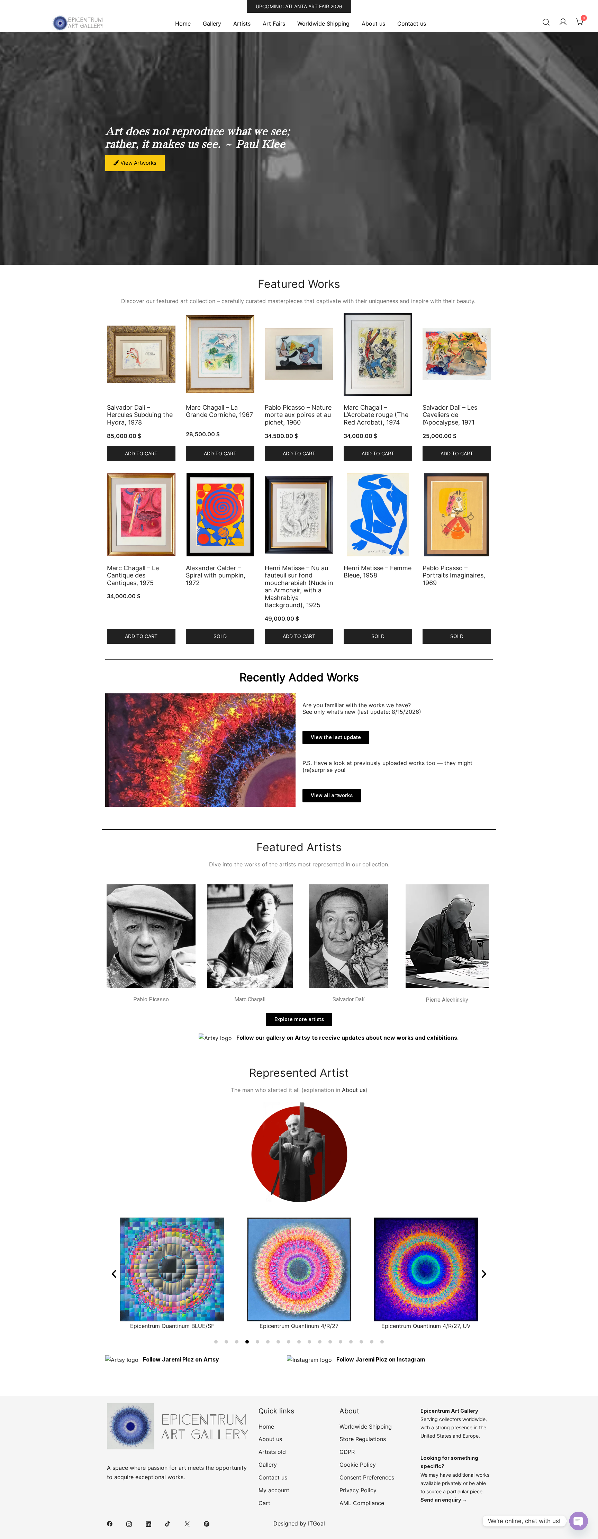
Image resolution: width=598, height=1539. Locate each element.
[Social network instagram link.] (129, 1523)
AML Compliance (361, 1503)
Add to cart (141, 453)
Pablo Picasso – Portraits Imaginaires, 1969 (454, 575)
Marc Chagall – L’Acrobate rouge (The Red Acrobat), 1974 (376, 415)
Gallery (212, 23)
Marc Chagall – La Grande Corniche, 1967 (219, 411)
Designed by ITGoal (299, 1523)
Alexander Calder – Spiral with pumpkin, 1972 (215, 575)
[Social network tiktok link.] (168, 1523)
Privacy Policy (358, 1490)
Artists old (272, 1451)
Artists (242, 23)
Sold (220, 636)
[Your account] (563, 22)
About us (373, 23)
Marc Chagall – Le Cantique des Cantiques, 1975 (133, 575)
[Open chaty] (578, 1521)
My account (274, 1490)
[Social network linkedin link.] (148, 1523)
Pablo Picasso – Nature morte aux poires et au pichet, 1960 (298, 415)
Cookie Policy (357, 1464)
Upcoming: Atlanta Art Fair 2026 (299, 6)
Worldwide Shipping (323, 23)
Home (183, 23)
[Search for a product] (546, 22)
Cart (264, 1503)
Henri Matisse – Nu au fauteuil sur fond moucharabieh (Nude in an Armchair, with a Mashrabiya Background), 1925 (299, 586)
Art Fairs (274, 23)
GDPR (347, 1451)
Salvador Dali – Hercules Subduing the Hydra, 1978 (140, 415)
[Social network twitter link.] (187, 1523)
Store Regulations (362, 1439)
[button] (114, 1274)
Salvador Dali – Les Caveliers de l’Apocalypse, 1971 (450, 415)
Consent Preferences (366, 1477)
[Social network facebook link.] (109, 1523)
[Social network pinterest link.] (206, 1523)
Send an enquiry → (443, 1500)
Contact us (411, 23)
